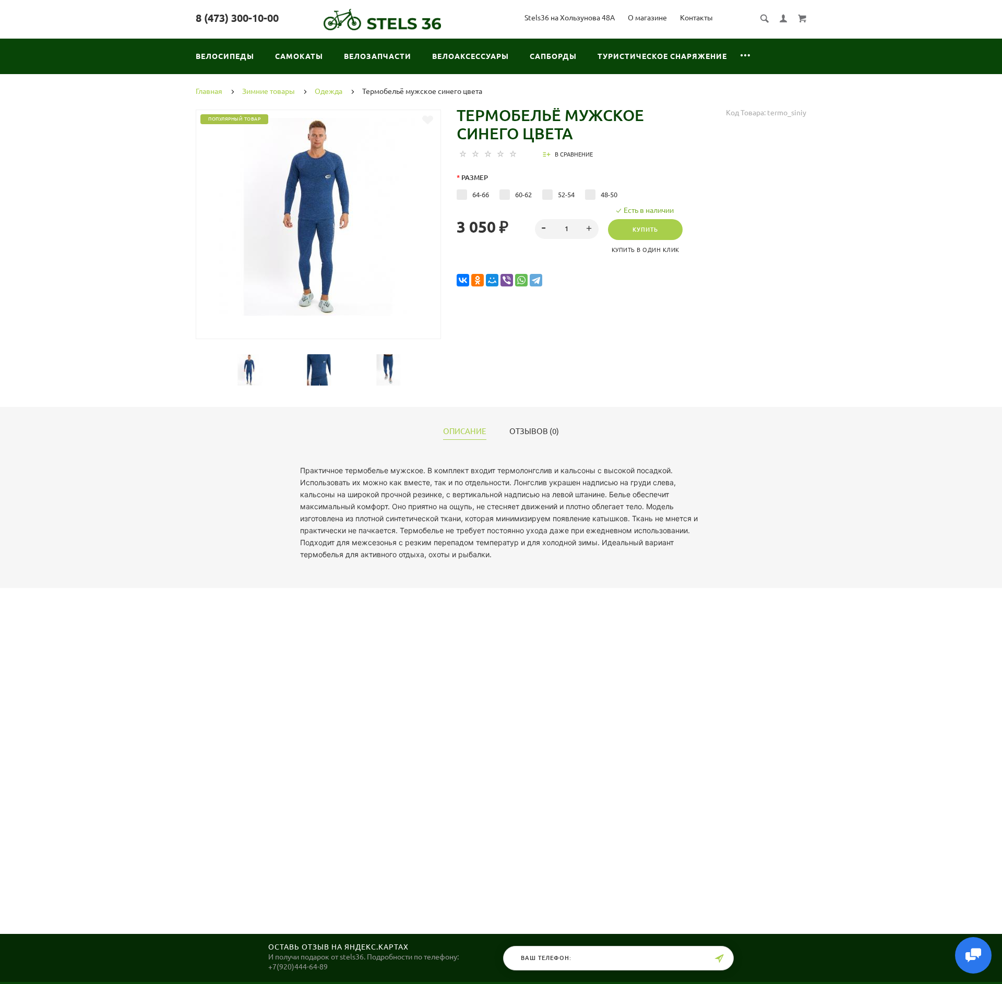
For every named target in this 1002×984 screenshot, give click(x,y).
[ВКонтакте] (463, 280)
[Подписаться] (719, 958)
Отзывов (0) (534, 431)
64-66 (480, 194)
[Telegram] (536, 280)
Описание (464, 431)
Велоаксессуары (470, 56)
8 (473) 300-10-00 (237, 18)
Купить (645, 229)
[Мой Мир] (492, 280)
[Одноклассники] (477, 280)
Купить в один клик (645, 250)
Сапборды (553, 56)
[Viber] (506, 280)
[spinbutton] (567, 229)
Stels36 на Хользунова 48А (569, 18)
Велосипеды (225, 56)
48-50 (609, 194)
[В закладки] (427, 120)
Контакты (696, 18)
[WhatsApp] (521, 280)
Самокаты (299, 56)
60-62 (523, 194)
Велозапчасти (377, 56)
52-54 (566, 194)
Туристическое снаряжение (662, 56)
